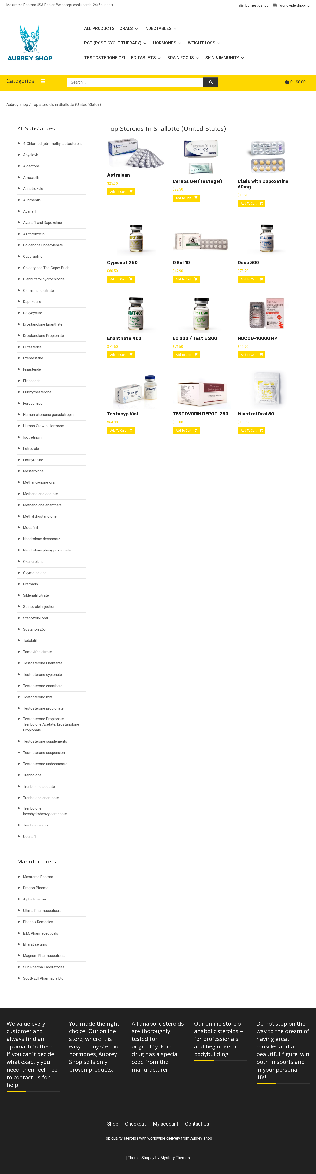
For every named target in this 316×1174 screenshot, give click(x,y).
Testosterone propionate (43, 708)
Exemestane (33, 358)
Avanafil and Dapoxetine (42, 222)
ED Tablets (143, 57)
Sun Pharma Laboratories (44, 967)
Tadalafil (30, 640)
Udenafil (29, 836)
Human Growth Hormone (43, 426)
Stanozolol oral (35, 618)
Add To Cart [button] (118, 192)
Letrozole (31, 448)
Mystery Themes (175, 1158)
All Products (99, 28)
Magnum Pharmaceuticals (44, 956)
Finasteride (32, 369)
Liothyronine (33, 460)
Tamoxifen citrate (37, 652)
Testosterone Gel (105, 57)
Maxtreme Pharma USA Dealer (30, 5)
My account (165, 1124)
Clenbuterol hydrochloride (44, 279)
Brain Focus (180, 57)
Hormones (164, 42)
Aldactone (31, 166)
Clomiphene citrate (38, 290)
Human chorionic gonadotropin (48, 414)
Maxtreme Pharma (38, 877)
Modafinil (30, 527)
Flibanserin (31, 381)
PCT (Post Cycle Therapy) (112, 42)
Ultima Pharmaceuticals (42, 910)
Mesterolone (33, 471)
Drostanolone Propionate (43, 335)
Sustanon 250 (34, 629)
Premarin (30, 584)
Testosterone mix (37, 697)
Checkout (135, 1124)
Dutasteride (32, 347)
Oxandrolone (33, 561)
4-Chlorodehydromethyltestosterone (53, 143)
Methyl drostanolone (40, 516)
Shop (112, 1124)
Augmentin (32, 200)
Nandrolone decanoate (41, 539)
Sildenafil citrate (36, 595)
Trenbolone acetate (39, 786)
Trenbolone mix (35, 825)
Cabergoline (32, 256)
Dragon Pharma (35, 888)
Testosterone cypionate (42, 674)
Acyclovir (30, 155)
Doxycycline (32, 313)
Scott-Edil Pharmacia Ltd (43, 978)
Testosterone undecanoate (45, 764)
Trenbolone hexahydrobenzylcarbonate (45, 811)
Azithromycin (34, 234)
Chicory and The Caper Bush (46, 268)
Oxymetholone (35, 573)
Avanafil (29, 211)
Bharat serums (35, 944)
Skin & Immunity (222, 57)
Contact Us (197, 1124)
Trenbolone (32, 775)
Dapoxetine (32, 301)
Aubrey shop (17, 104)
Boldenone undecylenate (43, 245)
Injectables (158, 28)
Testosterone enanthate (42, 686)
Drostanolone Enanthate (42, 324)
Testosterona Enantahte (42, 663)
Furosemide (32, 403)
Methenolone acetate (40, 494)
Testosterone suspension (44, 753)
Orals (126, 28)
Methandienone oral (39, 482)
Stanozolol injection (39, 607)
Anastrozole (33, 188)
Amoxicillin (31, 177)
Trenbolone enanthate (41, 798)
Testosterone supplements (45, 741)
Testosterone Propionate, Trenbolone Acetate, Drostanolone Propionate (51, 724)
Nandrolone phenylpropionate (47, 550)
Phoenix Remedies (38, 922)
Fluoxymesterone (37, 392)
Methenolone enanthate (42, 505)
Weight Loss (201, 42)
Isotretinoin (32, 437)
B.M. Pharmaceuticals (40, 933)
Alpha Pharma (34, 899)
